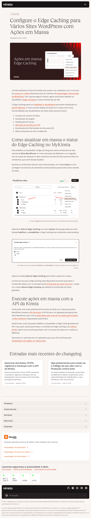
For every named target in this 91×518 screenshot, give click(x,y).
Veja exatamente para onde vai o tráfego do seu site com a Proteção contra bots (68, 365)
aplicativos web (43, 315)
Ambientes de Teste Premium (60, 284)
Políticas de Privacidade (23, 469)
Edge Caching (29, 99)
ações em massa (22, 93)
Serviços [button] (8, 415)
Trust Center (6, 469)
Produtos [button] (8, 403)
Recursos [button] (8, 421)
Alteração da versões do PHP (27, 125)
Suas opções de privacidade (45, 469)
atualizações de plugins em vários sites (29, 341)
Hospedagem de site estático (15, 456)
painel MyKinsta (18, 107)
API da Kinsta (35, 312)
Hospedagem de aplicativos (15, 447)
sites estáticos (19, 318)
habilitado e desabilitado (44, 104)
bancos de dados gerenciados (64, 315)
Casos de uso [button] (10, 409)
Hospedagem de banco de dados (17, 452)
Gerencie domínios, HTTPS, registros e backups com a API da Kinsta (22, 365)
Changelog (15, 14)
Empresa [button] (8, 426)
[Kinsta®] (8, 4)
